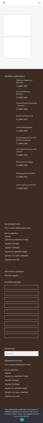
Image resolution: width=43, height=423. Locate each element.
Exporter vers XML (12, 259)
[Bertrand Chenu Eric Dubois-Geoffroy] (17, 25)
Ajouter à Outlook (12, 247)
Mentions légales (12, 275)
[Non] (40, 415)
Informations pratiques (14, 271)
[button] (39, 3)
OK (22, 420)
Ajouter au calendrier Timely (16, 239)
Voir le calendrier (12, 233)
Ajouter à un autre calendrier (16, 255)
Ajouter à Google (12, 243)
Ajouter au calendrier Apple (16, 251)
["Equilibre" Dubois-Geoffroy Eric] (17, 48)
